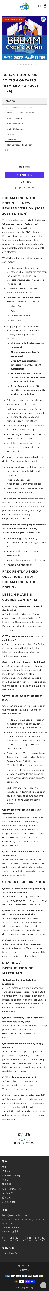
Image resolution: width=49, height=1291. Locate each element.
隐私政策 (6, 1197)
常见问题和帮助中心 (11, 1189)
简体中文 (23, 1270)
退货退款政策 (8, 1202)
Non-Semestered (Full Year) (19, 145)
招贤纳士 (6, 1180)
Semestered (12, 139)
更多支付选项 (24, 182)
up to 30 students (15, 129)
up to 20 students (15, 118)
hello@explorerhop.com (15, 1215)
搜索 (4, 1167)
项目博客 (6, 1171)
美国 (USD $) (23, 1265)
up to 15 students (26, 113)
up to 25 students (15, 123)
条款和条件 (7, 1193)
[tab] (17, 64)
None (9, 113)
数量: (7, 150)
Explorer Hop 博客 (11, 1176)
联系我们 (6, 1184)
